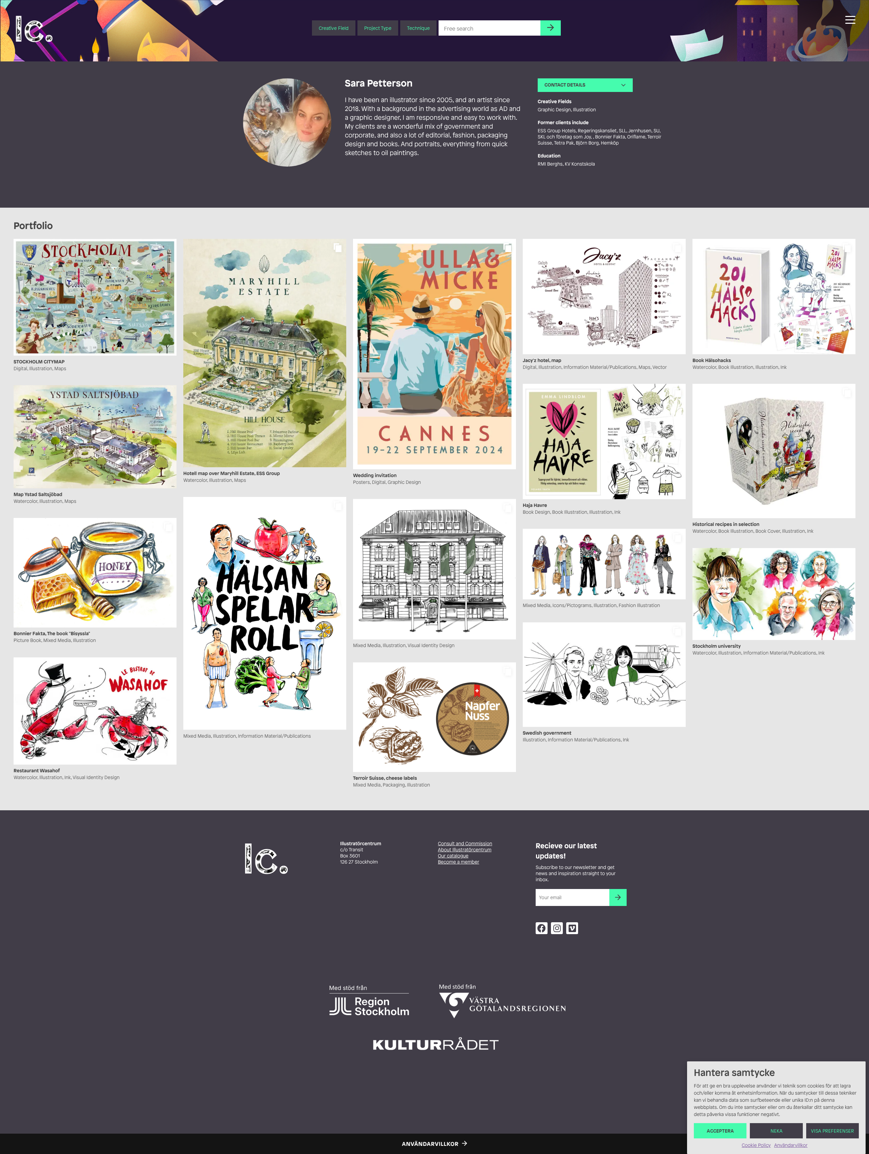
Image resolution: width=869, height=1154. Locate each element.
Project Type (377, 28)
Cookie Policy (756, 1145)
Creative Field (334, 28)
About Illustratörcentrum (465, 850)
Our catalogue (453, 856)
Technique (418, 28)
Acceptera (720, 1131)
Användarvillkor (790, 1145)
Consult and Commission (465, 843)
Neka (776, 1131)
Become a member (458, 862)
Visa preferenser (832, 1131)
